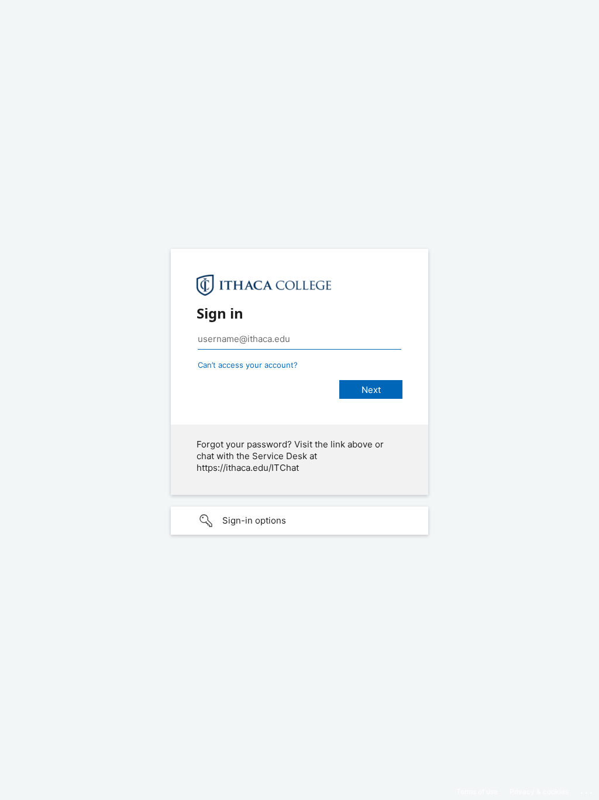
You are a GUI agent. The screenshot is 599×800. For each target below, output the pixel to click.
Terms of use (477, 791)
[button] (299, 521)
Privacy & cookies (539, 791)
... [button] (587, 790)
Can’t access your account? (248, 365)
